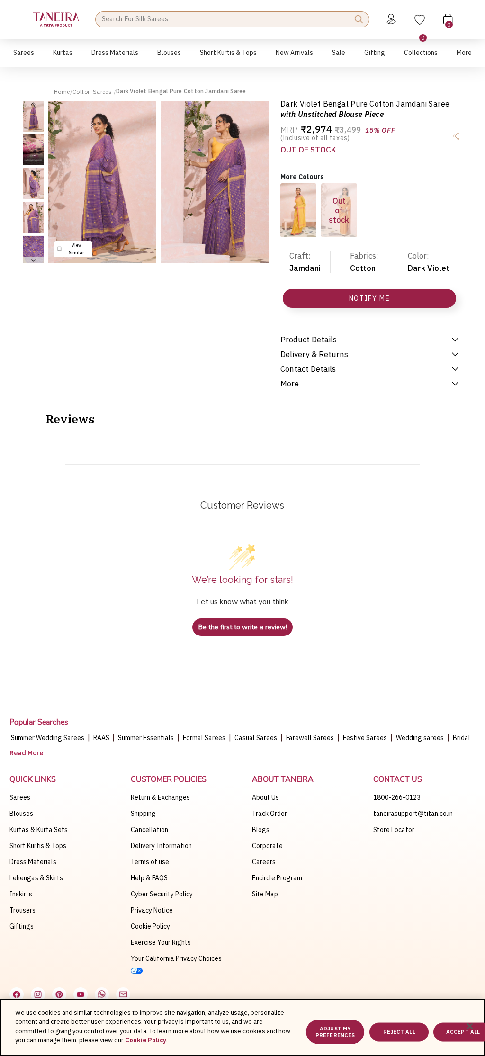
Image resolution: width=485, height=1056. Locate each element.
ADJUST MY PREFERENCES (335, 1031)
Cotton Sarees (93, 91)
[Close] (469, 1026)
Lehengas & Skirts (36, 878)
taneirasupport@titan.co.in (413, 813)
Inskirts (20, 894)
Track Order (269, 813)
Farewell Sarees (310, 738)
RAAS (102, 738)
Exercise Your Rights (161, 942)
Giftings (21, 926)
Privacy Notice (152, 910)
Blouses (21, 813)
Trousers (22, 910)
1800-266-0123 (397, 797)
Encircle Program (277, 878)
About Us (265, 797)
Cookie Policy (150, 926)
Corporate (267, 845)
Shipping (143, 813)
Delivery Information (161, 845)
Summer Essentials (146, 738)
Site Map (265, 894)
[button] (23, 57)
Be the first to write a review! (242, 627)
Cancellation (149, 829)
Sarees (19, 797)
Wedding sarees (420, 738)
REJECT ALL (399, 1032)
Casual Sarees (255, 738)
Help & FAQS (149, 878)
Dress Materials (32, 862)
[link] (169, 57)
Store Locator (393, 829)
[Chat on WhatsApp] (102, 994)
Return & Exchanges (160, 797)
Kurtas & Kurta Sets (38, 829)
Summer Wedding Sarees (47, 738)
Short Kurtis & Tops (37, 845)
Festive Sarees (365, 738)
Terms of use (150, 862)
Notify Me (369, 298)
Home (62, 91)
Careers (264, 862)
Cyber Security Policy (162, 894)
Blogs (260, 829)
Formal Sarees (204, 738)
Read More (26, 753)
